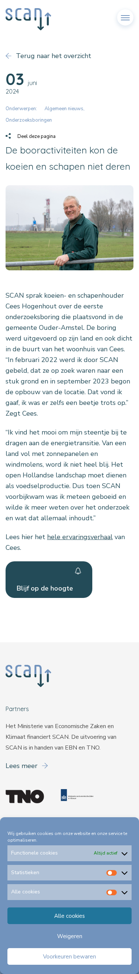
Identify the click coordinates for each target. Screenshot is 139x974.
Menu (125, 14)
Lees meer (22, 765)
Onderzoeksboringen (29, 120)
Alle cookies (69, 916)
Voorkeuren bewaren (69, 956)
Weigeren (69, 936)
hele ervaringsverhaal (80, 536)
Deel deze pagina (36, 136)
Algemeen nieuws (63, 108)
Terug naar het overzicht (52, 55)
